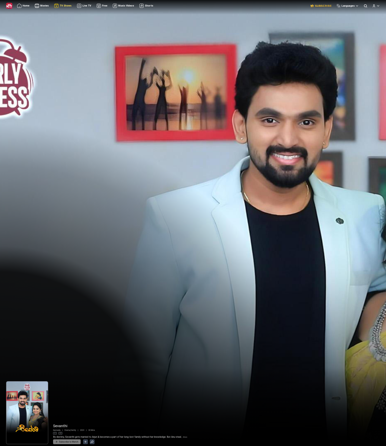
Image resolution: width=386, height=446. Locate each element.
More (185, 437)
